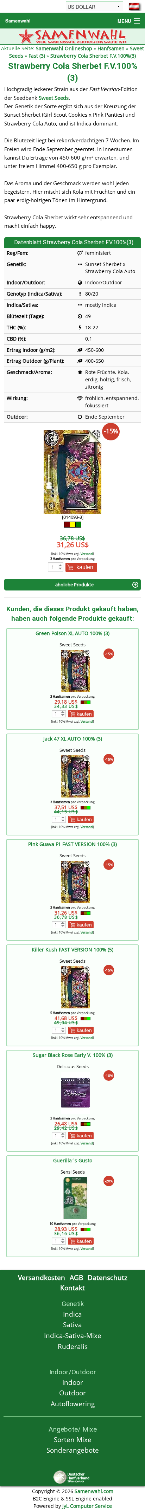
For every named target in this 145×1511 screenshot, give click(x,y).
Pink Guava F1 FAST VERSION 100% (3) (72, 844)
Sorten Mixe (73, 1439)
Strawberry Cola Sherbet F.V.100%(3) (93, 55)
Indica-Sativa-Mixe (72, 1335)
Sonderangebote (72, 1450)
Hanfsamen (111, 48)
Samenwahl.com (94, 1491)
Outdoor (72, 1392)
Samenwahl (18, 20)
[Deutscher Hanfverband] (72, 1476)
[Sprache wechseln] (134, 6)
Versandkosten (41, 1277)
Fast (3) (37, 55)
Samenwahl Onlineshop (64, 48)
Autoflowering (73, 1403)
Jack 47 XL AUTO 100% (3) (72, 738)
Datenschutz (107, 1277)
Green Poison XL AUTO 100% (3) (72, 633)
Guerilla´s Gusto (72, 1160)
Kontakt (72, 1287)
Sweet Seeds (54, 97)
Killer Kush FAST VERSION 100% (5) (72, 949)
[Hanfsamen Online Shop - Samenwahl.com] (72, 35)
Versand (87, 553)
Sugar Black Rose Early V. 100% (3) (73, 1055)
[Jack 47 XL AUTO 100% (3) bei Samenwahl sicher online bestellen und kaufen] (75, 776)
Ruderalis (73, 1346)
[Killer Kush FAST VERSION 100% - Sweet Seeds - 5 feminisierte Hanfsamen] (75, 986)
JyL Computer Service (87, 1506)
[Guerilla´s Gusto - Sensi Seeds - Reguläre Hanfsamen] (75, 1197)
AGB (76, 1277)
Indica (72, 1314)
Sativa (72, 1324)
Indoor (72, 1382)
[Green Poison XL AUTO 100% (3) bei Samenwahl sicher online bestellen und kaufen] (75, 670)
